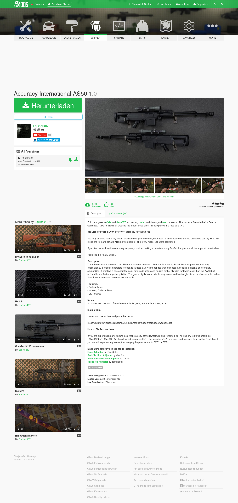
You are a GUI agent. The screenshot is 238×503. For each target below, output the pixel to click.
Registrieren (202, 4)
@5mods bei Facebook (195, 485)
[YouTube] (38, 129)
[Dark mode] (215, 4)
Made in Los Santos (24, 459)
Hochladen (165, 4)
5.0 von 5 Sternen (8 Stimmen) (211, 206)
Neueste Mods (141, 457)
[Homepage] (34, 129)
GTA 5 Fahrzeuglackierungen (102, 468)
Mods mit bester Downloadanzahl (151, 474)
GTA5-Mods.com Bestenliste (148, 485)
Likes (112, 206)
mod (164, 222)
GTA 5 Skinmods (95, 485)
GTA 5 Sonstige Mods (98, 497)
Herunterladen (51, 105)
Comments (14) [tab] (118, 213)
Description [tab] (95, 213)
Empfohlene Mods (143, 463)
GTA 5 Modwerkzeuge (98, 457)
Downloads (96, 206)
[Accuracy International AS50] (154, 137)
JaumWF (121, 222)
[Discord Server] (42, 129)
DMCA (183, 474)
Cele (108, 222)
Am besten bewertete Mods (148, 468)
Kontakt (184, 457)
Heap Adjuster (95, 352)
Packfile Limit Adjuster (99, 355)
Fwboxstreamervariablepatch (103, 358)
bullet (142, 222)
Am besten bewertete (145, 480)
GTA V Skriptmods (96, 480)
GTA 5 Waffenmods (97, 474)
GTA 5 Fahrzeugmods (98, 463)
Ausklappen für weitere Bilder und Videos (154, 196)
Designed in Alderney (25, 456)
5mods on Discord (192, 491)
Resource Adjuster (97, 361)
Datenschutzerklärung (191, 463)
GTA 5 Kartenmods (97, 491)
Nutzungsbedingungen (191, 468)
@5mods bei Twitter (193, 480)
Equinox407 (40, 126)
